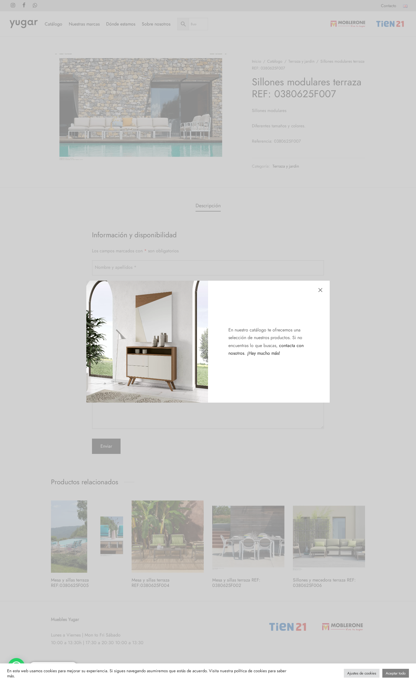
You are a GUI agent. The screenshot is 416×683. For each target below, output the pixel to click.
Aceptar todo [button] (396, 673)
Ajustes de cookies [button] (361, 673)
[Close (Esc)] (320, 290)
